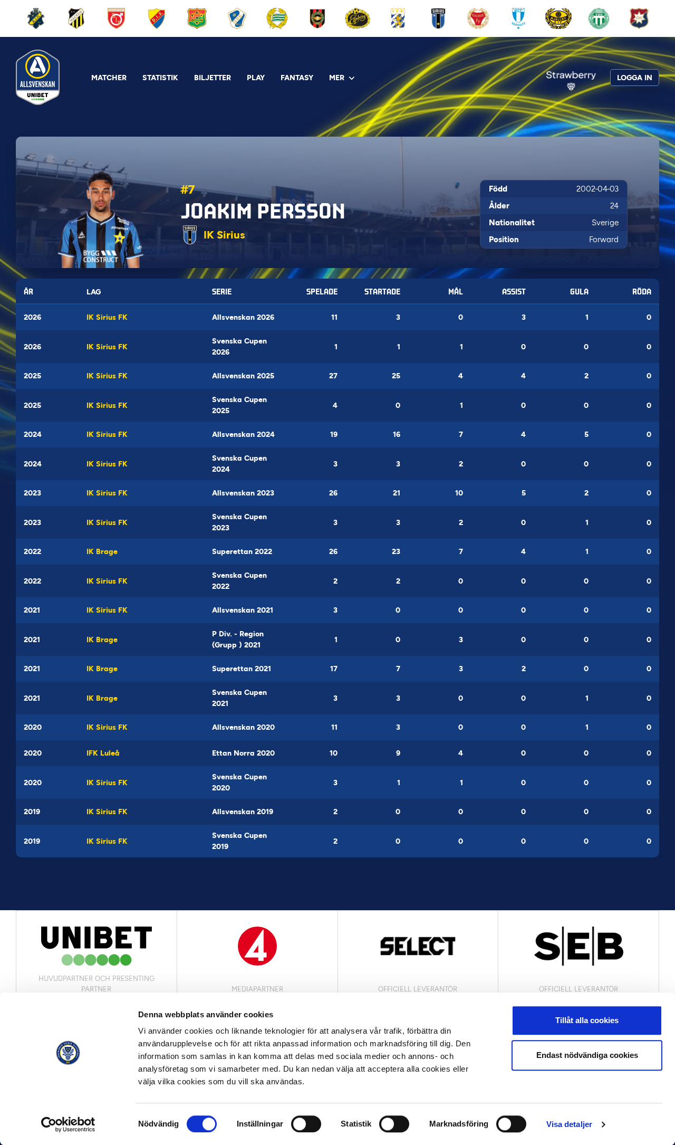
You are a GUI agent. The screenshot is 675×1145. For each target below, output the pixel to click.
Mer (336, 77)
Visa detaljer (569, 1124)
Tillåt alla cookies (587, 1020)
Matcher (109, 77)
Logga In (634, 77)
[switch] (306, 1123)
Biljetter (212, 77)
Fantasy (297, 77)
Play (256, 77)
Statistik (160, 77)
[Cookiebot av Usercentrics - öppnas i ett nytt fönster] (68, 1124)
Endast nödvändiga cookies (587, 1055)
